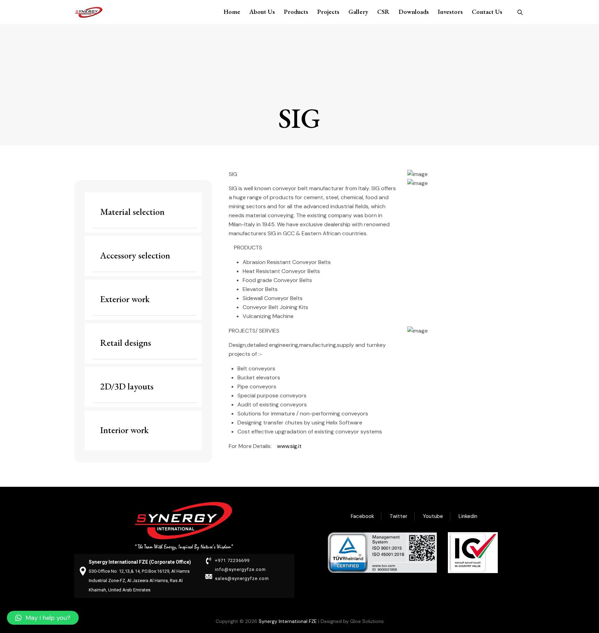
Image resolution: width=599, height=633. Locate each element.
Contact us (487, 12)
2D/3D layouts (127, 386)
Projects (328, 12)
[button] (43, 618)
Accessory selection (135, 255)
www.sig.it (289, 446)
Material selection (132, 212)
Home (232, 12)
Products (296, 12)
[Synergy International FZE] (88, 12)
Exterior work (125, 299)
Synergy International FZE (288, 621)
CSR (383, 12)
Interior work (124, 430)
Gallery (358, 12)
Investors (450, 12)
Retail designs (125, 343)
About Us (262, 12)
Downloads (414, 12)
